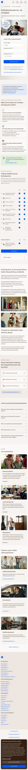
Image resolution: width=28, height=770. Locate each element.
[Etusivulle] (2, 2)
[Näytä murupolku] (2, 6)
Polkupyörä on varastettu (11, 379)
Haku (13, 2)
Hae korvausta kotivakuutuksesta (11, 392)
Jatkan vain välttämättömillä (14, 762)
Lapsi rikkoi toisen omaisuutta (12, 385)
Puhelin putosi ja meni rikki (11, 373)
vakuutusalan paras (11, 92)
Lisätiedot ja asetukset (6, 758)
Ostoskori (17, 2)
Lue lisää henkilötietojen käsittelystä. (16, 69)
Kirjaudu (21, 2)
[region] (14, 754)
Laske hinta (14, 251)
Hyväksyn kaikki (14, 766)
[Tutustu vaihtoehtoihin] (14, 562)
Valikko (25, 2)
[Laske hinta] (14, 591)
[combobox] (14, 45)
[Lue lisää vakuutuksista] (14, 623)
